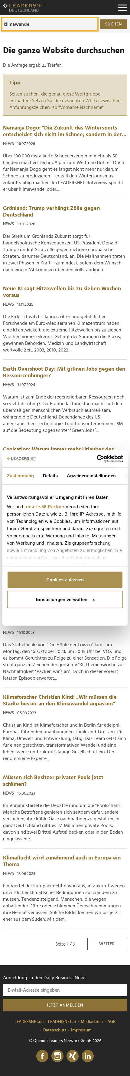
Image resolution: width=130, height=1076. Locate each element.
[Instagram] (57, 1056)
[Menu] (122, 7)
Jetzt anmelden (65, 1005)
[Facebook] (42, 1056)
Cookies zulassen (65, 579)
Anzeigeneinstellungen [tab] (91, 475)
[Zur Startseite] (24, 7)
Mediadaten (92, 1022)
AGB (111, 1022)
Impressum (81, 1030)
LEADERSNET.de (29, 1022)
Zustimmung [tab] (20, 475)
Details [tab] (50, 475)
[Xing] (73, 1056)
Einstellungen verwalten (61, 599)
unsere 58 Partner (44, 506)
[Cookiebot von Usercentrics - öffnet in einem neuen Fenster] (96, 459)
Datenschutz (55, 1030)
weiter (107, 944)
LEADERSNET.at (62, 1022)
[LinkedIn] (88, 1056)
